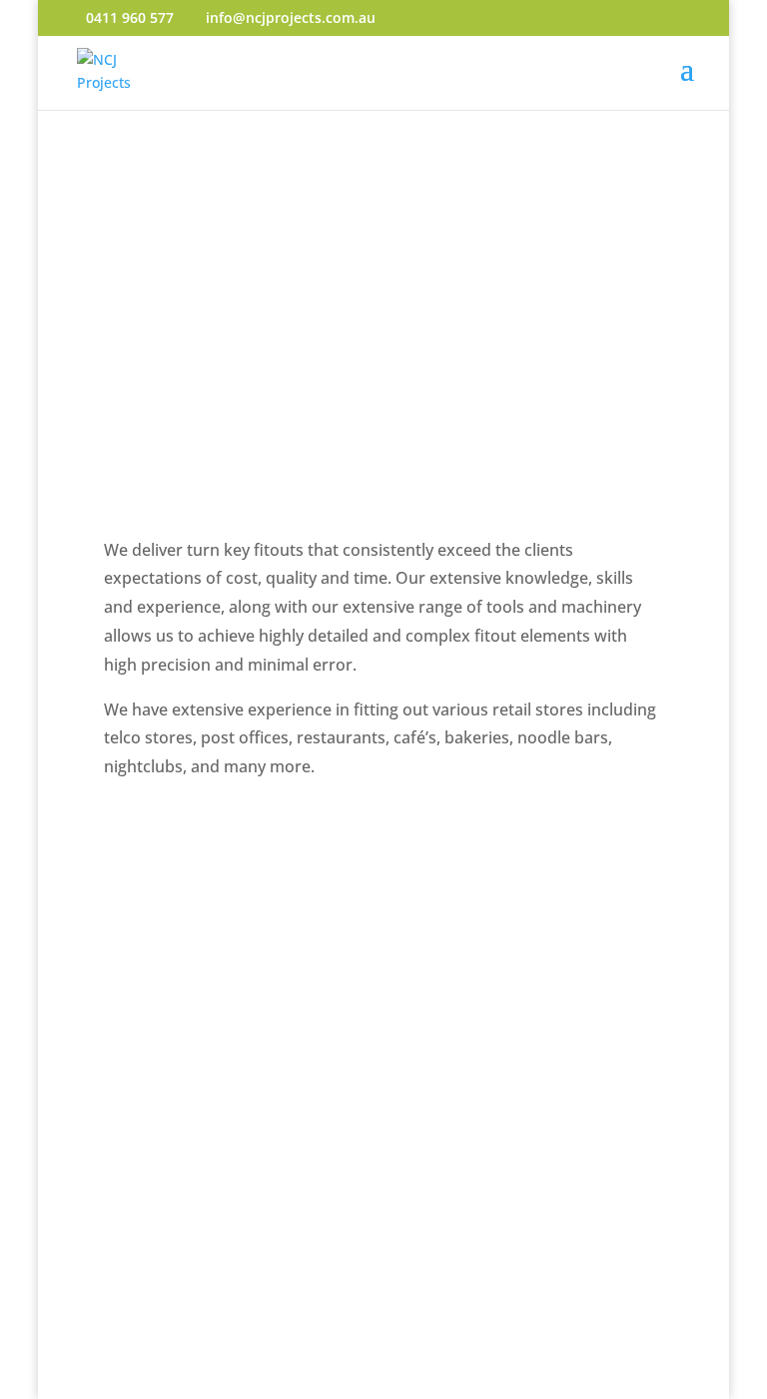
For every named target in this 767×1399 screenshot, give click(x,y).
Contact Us (178, 1006)
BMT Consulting (611, 1386)
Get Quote (175, 1152)
